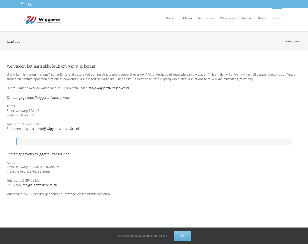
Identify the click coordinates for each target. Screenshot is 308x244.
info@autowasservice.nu (39, 185)
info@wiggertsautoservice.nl (108, 88)
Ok (183, 236)
